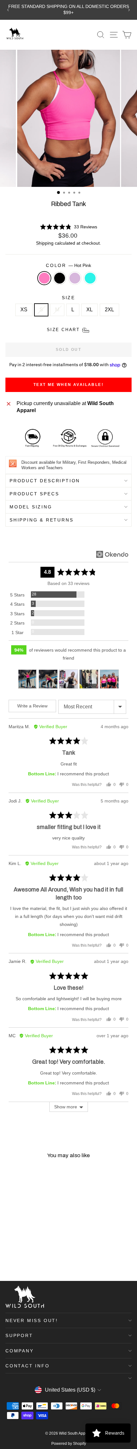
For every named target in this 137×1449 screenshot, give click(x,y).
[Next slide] (129, 10)
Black (59, 278)
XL (89, 309)
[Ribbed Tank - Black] (16, 1259)
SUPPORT (19, 1335)
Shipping (45, 243)
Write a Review (32, 705)
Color (68, 265)
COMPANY (19, 1350)
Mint (90, 278)
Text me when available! (68, 384)
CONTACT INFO (27, 1365)
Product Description (45, 480)
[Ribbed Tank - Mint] (31, 1259)
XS (23, 309)
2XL (109, 309)
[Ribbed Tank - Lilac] (23, 1259)
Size (68, 297)
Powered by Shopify (68, 1443)
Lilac (74, 278)
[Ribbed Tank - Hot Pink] (9, 1259)
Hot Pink (44, 278)
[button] (68, 227)
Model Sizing (31, 506)
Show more (65, 1106)
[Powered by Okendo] (112, 554)
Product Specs (34, 493)
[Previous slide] (8, 10)
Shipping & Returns (41, 519)
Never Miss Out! (31, 1320)
